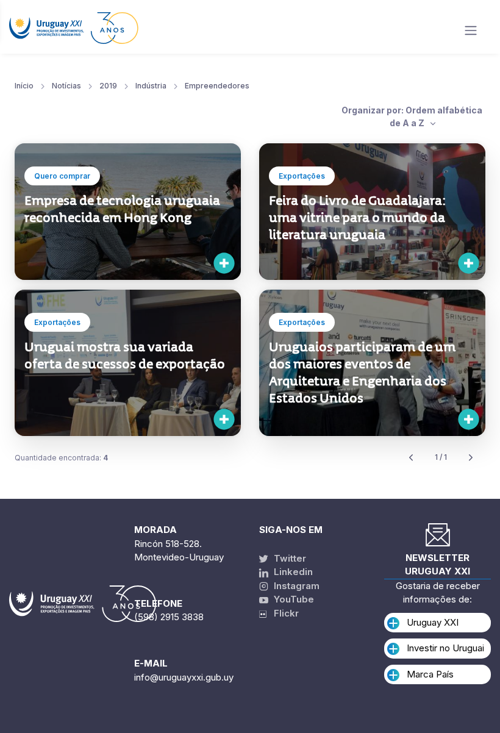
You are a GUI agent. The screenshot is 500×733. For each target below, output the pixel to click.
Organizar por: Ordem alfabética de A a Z (411, 116)
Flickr (282, 613)
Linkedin (292, 571)
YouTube (292, 599)
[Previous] (411, 457)
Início (24, 85)
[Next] (470, 457)
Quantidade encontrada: (61, 457)
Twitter (288, 558)
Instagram (295, 586)
